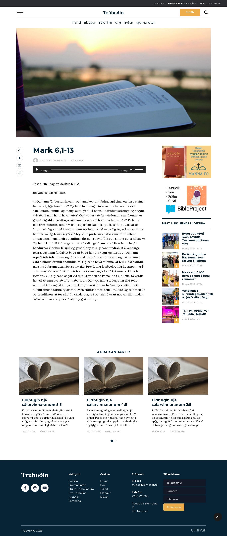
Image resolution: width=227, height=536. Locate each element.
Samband (75, 500)
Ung (118, 22)
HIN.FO (217, 3)
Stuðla (190, 12)
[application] (89, 169)
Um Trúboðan (77, 493)
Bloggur (89, 22)
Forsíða (73, 481)
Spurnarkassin (145, 22)
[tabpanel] (49, 396)
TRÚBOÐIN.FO (176, 3)
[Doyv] (132, 169)
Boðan (128, 22)
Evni (102, 485)
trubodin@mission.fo (145, 484)
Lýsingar (74, 496)
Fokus (104, 481)
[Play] (37, 169)
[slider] (139, 169)
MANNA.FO (206, 3)
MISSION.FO (159, 3)
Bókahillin (105, 22)
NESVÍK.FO (192, 3)
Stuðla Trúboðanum (81, 489)
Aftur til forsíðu (48, 12)
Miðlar (104, 496)
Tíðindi (76, 22)
